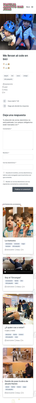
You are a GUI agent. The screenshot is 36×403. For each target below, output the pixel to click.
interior (19, 387)
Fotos (6, 90)
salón (16, 283)
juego (24, 387)
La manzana (10, 240)
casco (18, 75)
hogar (23, 243)
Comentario (7, 129)
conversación (9, 280)
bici (12, 75)
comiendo (16, 243)
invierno (21, 334)
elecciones (8, 334)
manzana (8, 246)
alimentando (9, 243)
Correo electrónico (9, 162)
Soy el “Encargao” (13, 277)
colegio (25, 75)
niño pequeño (8, 79)
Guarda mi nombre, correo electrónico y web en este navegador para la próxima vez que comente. (17, 175)
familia (16, 280)
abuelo (7, 387)
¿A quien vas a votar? (14, 327)
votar (16, 337)
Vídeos (19, 287)
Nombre (6, 153)
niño (21, 280)
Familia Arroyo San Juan (13, 7)
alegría (6, 75)
